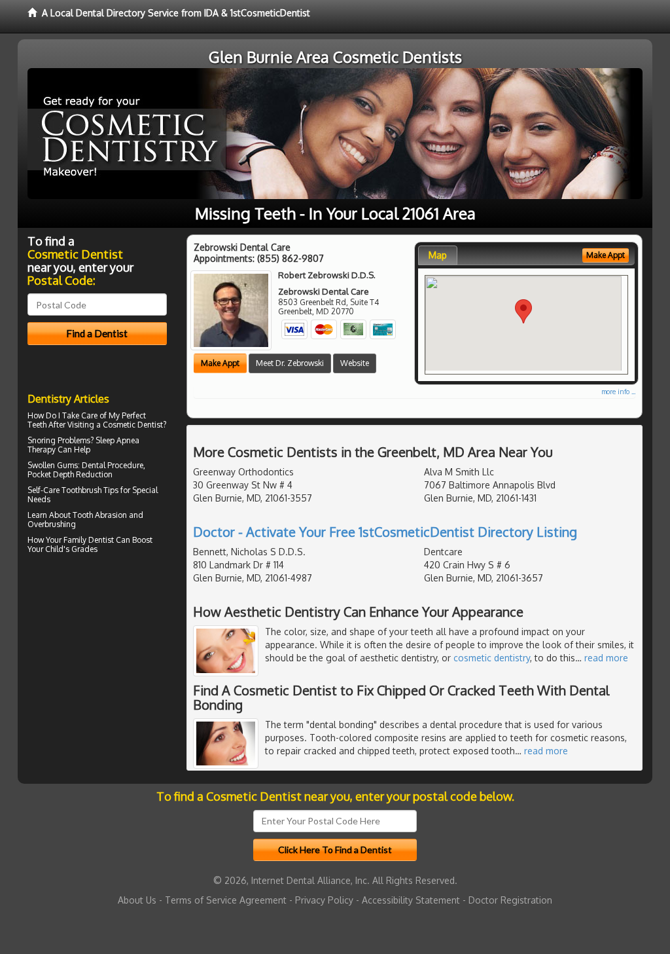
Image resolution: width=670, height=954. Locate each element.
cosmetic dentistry (491, 657)
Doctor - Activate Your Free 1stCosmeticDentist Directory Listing (385, 531)
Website (354, 363)
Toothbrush (81, 490)
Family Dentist (88, 540)
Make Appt (220, 363)
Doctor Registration (510, 900)
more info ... (618, 391)
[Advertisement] (94, 672)
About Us (137, 900)
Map (438, 255)
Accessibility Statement (411, 900)
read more (606, 657)
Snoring (41, 440)
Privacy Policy (324, 900)
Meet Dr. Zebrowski (290, 363)
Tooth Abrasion (100, 515)
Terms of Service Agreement (226, 900)
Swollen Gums (52, 465)
